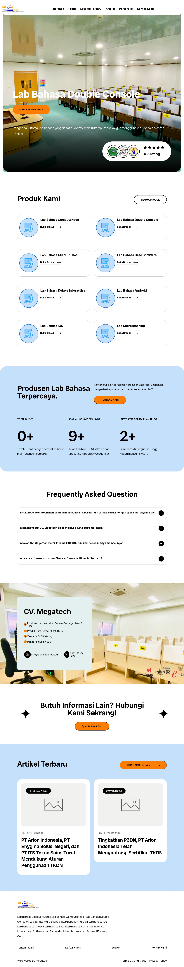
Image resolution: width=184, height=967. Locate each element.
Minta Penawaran (31, 109)
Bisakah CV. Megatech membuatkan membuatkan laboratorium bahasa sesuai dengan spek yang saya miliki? (87, 512)
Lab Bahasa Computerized (59, 220)
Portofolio (126, 9)
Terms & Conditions (133, 960)
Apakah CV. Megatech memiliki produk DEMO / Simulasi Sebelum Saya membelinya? (71, 543)
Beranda (58, 9)
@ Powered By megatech (32, 960)
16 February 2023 (38, 790)
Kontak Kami (145, 9)
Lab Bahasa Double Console (137, 220)
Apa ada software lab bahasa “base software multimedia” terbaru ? (61, 558)
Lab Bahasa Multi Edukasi (59, 255)
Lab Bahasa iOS (51, 326)
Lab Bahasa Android (132, 290)
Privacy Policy (158, 960)
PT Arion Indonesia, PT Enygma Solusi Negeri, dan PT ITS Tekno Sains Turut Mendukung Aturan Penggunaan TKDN (50, 852)
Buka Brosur (47, 226)
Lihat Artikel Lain (139, 765)
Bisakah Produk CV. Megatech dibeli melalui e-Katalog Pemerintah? (61, 528)
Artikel (110, 9)
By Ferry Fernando (33, 832)
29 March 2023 (114, 790)
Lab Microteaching (131, 326)
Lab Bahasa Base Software (137, 255)
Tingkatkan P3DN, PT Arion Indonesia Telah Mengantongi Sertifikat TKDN (130, 846)
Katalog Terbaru (90, 9)
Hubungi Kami (93, 726)
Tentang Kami (110, 399)
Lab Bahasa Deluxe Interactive (63, 290)
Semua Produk (150, 199)
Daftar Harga (73, 947)
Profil (72, 9)
